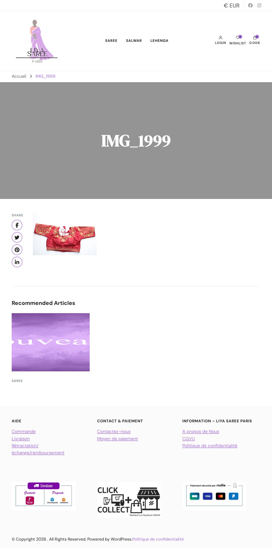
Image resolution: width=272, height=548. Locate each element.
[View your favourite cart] (237, 38)
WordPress (121, 539)
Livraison (21, 438)
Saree (17, 381)
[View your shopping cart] (254, 38)
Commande (24, 431)
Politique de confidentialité (209, 445)
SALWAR (134, 40)
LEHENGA (159, 40)
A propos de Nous (200, 431)
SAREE (111, 40)
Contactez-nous (113, 431)
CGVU (188, 438)
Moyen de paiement (117, 438)
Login (220, 43)
